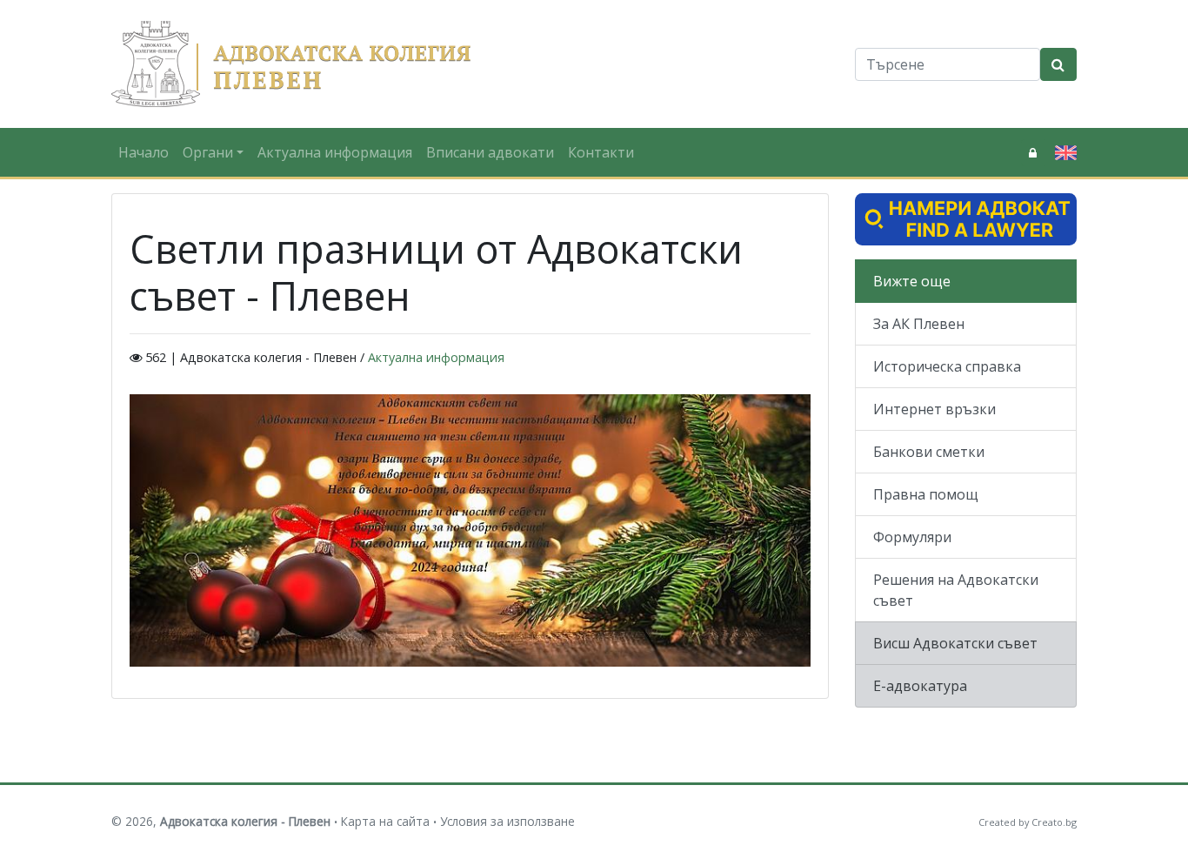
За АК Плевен (918, 323)
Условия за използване (507, 821)
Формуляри (912, 537)
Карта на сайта (385, 821)
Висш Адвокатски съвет (955, 643)
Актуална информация (334, 152)
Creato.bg (1054, 822)
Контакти (601, 152)
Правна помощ (925, 494)
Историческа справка (947, 366)
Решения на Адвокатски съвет (955, 590)
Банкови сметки (928, 451)
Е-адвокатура (920, 685)
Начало (143, 152)
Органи (208, 152)
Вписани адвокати (490, 152)
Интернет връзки (934, 409)
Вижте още (912, 281)
